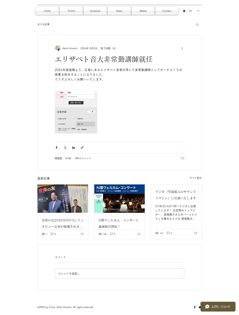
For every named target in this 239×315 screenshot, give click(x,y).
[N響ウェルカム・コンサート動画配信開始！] (119, 198)
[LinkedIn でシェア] (73, 147)
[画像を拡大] (76, 112)
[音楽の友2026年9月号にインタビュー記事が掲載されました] (62, 198)
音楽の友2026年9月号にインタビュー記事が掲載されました (63, 224)
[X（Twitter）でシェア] (65, 147)
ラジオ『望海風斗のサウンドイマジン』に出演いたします (175, 195)
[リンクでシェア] (82, 147)
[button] (197, 24)
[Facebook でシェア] (56, 147)
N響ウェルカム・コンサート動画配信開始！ (119, 223)
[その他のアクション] (182, 48)
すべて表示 (195, 178)
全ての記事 (43, 24)
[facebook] (194, 307)
